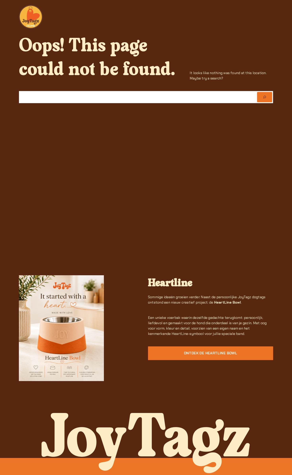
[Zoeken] (264, 97)
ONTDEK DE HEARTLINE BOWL (210, 353)
